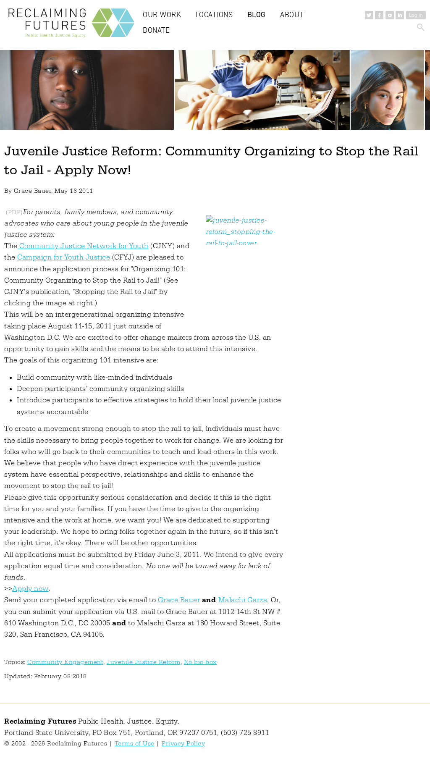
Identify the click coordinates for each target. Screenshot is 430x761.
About (292, 15)
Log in (416, 15)
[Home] (73, 25)
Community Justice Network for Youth (83, 246)
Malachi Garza (242, 600)
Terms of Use (135, 744)
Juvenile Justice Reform (144, 662)
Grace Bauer (179, 600)
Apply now (30, 588)
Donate (156, 30)
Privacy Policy (183, 744)
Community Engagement (65, 662)
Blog (256, 15)
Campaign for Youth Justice (63, 257)
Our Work (162, 15)
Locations (214, 15)
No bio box (200, 662)
